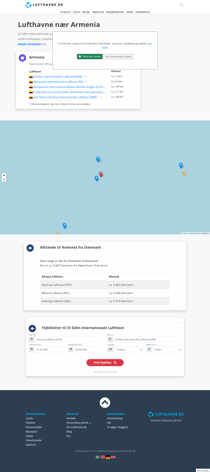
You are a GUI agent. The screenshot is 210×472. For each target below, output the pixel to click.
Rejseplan (98, 12)
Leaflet (184, 233)
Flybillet (65, 12)
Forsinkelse (143, 12)
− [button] (4, 179)
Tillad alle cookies (91, 56)
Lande (129, 12)
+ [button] (4, 175)
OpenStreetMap (195, 233)
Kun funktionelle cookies (118, 56)
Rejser (76, 12)
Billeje (86, 12)
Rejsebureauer (115, 12)
